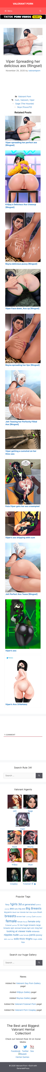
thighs (35, 939)
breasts (10, 916)
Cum (17, 100)
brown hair (21, 916)
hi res (20, 925)
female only (34, 921)
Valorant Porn (23, 3)
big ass (21, 908)
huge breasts (29, 925)
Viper (31, 100)
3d (20, 904)
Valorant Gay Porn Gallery (28, 983)
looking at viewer (16, 931)
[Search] (39, 775)
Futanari (8, 925)
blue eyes (33, 912)
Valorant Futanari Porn (25, 1004)
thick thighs (26, 938)
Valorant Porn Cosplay (25, 1010)
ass (12, 908)
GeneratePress (23, 1068)
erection (39, 916)
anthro (38, 905)
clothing (28, 916)
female (11, 921)
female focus (22, 922)
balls (16, 909)
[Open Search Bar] (40, 10)
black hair (16, 912)
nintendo (36, 931)
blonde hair (24, 912)
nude (16, 934)
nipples (8, 934)
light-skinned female (19, 928)
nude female (24, 935)
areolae (7, 909)
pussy (39, 935)
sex (5, 939)
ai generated (29, 904)
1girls (14, 904)
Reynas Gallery (24, 998)
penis (32, 934)
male (28, 931)
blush (39, 912)
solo (16, 938)
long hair (38, 928)
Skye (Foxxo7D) (24, 107)
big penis (8, 912)
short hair (10, 939)
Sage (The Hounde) (24, 103)
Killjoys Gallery (24, 992)
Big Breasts (33, 908)
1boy (7, 904)
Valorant (24, 100)
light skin (30, 928)
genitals (14, 925)
